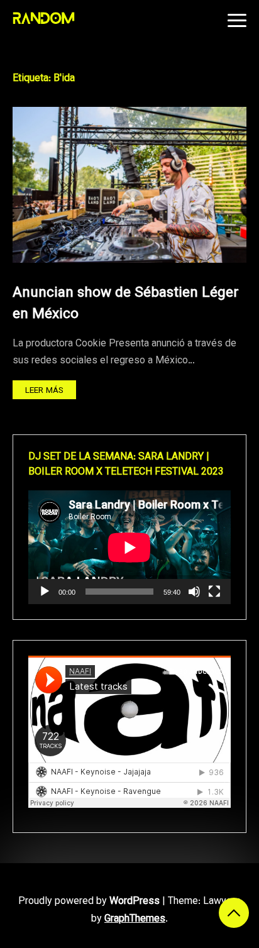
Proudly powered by (89, 902)
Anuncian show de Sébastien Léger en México (126, 304)
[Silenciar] (194, 591)
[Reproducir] (44, 591)
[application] (129, 547)
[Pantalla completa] (214, 591)
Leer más (44, 390)
